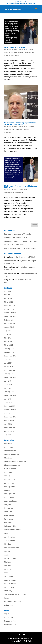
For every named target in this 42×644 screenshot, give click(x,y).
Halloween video (10, 526)
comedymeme (9, 494)
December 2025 (10, 313)
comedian (8, 472)
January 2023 (9, 392)
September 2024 (10, 356)
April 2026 (8, 298)
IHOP (6, 533)
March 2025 (8, 345)
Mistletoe (7, 562)
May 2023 (7, 388)
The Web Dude (26, 641)
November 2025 (10, 316)
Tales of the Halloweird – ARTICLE (22, 257)
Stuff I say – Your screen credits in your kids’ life (20, 187)
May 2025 (7, 338)
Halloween (8, 523)
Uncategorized (9, 192)
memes (7, 551)
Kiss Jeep (8, 544)
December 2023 (10, 377)
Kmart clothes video (11, 548)
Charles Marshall (11, 49)
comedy (7, 55)
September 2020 (10, 417)
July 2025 (7, 331)
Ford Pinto (8, 512)
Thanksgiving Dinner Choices (15, 594)
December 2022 (10, 395)
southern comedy (10, 580)
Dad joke (7, 505)
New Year (7, 566)
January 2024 (9, 374)
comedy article (9, 480)
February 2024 (9, 370)
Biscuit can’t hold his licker (14, 245)
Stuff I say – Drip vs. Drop (14, 47)
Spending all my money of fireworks (17, 234)
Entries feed (8, 617)
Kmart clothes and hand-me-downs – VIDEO (20, 248)
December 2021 (10, 410)
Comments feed (10, 621)
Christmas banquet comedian (15, 462)
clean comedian (29, 52)
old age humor (9, 569)
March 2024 (8, 367)
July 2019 (7, 435)
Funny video (8, 519)
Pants (6, 573)
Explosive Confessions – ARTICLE (17, 238)
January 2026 (9, 309)
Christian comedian (17, 52)
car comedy (8, 447)
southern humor (10, 584)
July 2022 (7, 399)
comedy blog (9, 483)
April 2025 (8, 342)
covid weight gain (10, 501)
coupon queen (9, 497)
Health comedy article (12, 530)
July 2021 (7, 413)
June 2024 (8, 363)
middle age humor (11, 558)
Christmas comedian (12, 465)
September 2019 (10, 428)
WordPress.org (10, 625)
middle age (8, 555)
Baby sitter (8, 444)
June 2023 (8, 385)
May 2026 (7, 295)
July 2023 (7, 381)
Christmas (8, 458)
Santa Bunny (8, 576)
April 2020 (8, 424)
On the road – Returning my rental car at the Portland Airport (20, 124)
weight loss (8, 605)
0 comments (15, 55)
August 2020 (9, 421)
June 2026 (8, 291)
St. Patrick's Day (10, 587)
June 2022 (8, 403)
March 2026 (8, 302)
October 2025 (9, 320)
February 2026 (9, 306)
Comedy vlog (9, 490)
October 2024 (9, 352)
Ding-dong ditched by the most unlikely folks (21, 241)
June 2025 (8, 334)
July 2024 (7, 359)
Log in (6, 614)
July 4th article (9, 537)
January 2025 (9, 349)
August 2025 (9, 327)
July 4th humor (9, 540)
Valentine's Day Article (12, 601)
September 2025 (10, 324)
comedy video (9, 487)
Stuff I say (8, 591)
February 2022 (9, 406)
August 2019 (9, 431)
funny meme (9, 515)
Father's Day (8, 508)
